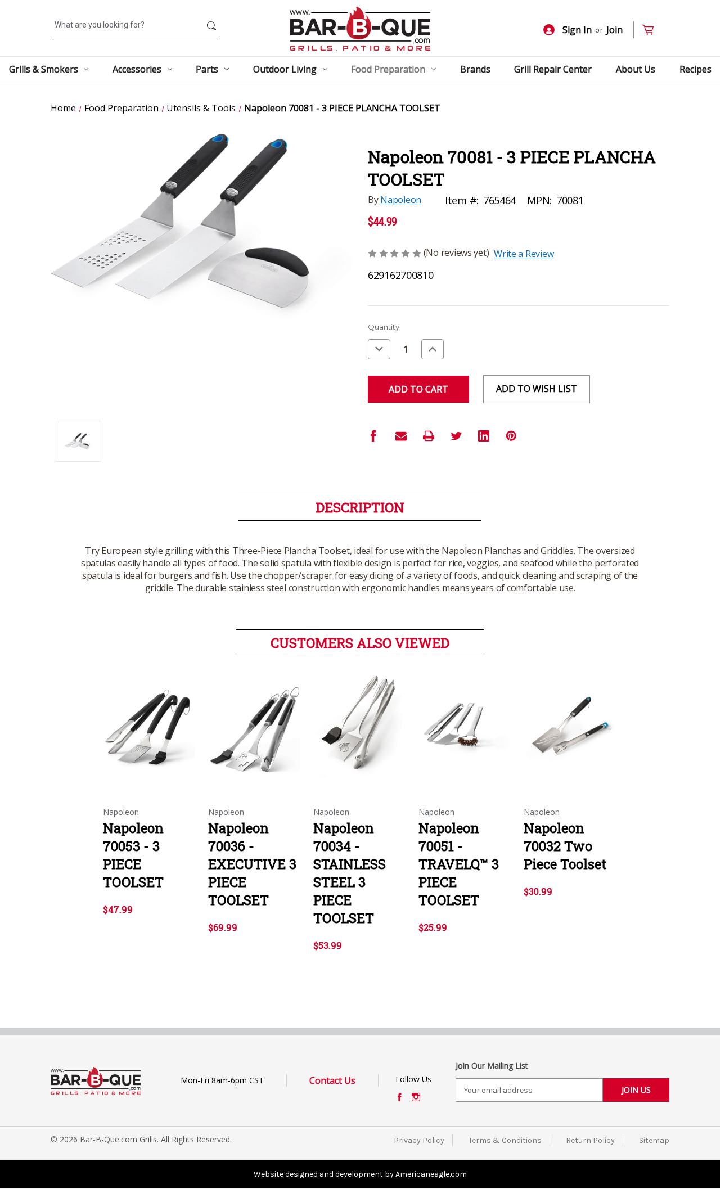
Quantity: (384, 326)
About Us (635, 69)
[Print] (428, 436)
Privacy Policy (419, 1140)
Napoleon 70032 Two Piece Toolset (565, 846)
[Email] (401, 436)
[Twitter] (456, 436)
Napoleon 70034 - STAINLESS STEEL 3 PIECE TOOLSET (349, 873)
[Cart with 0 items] (652, 30)
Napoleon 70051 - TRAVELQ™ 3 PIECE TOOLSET (458, 864)
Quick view (149, 719)
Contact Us (332, 1080)
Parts (207, 69)
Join (614, 30)
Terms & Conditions (505, 1140)
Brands (475, 69)
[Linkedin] (483, 436)
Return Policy (590, 1140)
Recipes (696, 69)
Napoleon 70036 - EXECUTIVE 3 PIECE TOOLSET (252, 864)
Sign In (577, 30)
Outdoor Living (285, 69)
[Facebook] (373, 436)
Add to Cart (150, 739)
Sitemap (654, 1140)
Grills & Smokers (43, 69)
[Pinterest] (511, 436)
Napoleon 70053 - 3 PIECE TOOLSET (133, 855)
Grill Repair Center (553, 69)
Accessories (136, 69)
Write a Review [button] (524, 253)
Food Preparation (388, 69)
